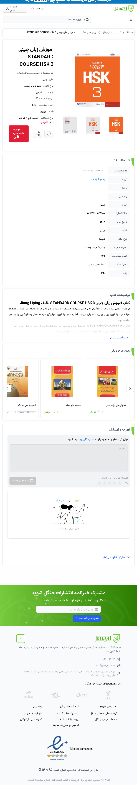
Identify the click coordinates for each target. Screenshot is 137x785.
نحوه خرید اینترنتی (31, 719)
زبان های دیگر (89, 33)
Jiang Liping (98, 179)
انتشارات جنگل (126, 33)
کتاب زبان (107, 33)
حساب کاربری (88, 439)
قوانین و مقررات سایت (66, 725)
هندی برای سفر (73, 405)
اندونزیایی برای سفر (116, 405)
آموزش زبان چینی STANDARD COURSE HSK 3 (50, 33)
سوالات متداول (33, 714)
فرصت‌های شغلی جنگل (103, 714)
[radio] (99, 483)
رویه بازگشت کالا (69, 719)
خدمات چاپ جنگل (106, 719)
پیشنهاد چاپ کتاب (68, 714)
